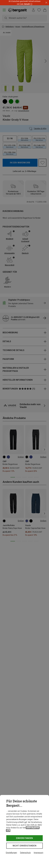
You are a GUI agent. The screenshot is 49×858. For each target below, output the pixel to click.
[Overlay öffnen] (31, 4)
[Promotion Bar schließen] (46, 2)
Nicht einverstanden (24, 845)
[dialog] (24, 826)
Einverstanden (24, 838)
